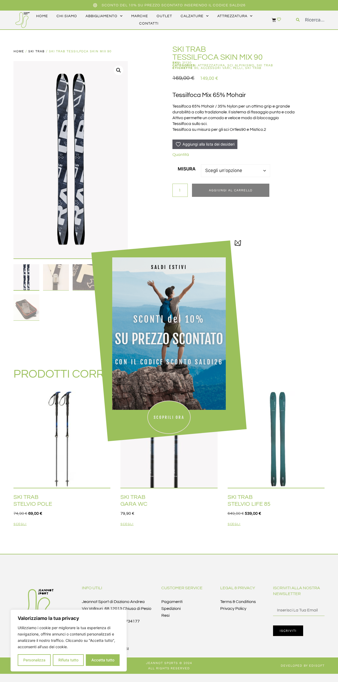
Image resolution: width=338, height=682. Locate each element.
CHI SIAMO (67, 16)
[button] (118, 70)
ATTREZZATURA (211, 65)
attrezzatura (232, 16)
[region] (69, 640)
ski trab (253, 68)
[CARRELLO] (271, 20)
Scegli (20, 524)
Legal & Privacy (237, 588)
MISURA (187, 168)
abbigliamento (102, 16)
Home (18, 51)
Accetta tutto (102, 660)
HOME (42, 16)
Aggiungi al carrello (230, 190)
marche (139, 16)
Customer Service (182, 588)
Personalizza (34, 660)
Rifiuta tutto (68, 660)
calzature (192, 16)
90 (196, 68)
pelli (238, 68)
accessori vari (216, 68)
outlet (164, 16)
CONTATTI (148, 23)
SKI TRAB (36, 51)
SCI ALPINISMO (240, 65)
